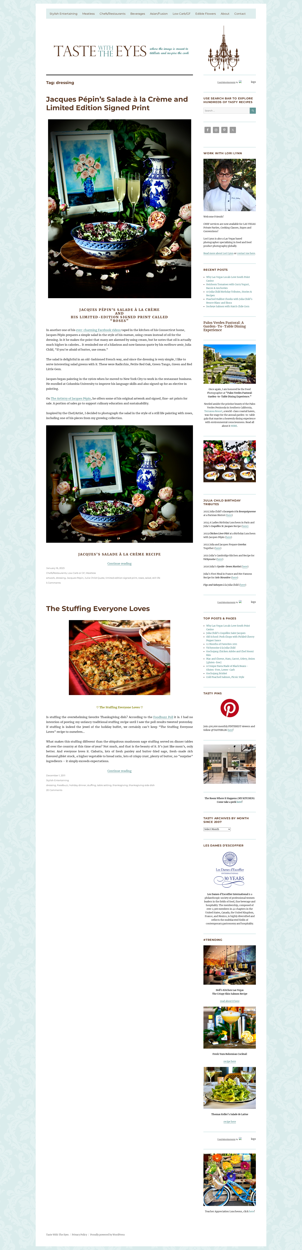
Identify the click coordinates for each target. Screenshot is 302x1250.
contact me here (246, 253)
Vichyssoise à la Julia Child (220, 647)
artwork (50, 577)
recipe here (230, 1061)
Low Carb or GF (76, 573)
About (225, 13)
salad (148, 577)
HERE (234, 425)
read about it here (229, 1001)
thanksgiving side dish (142, 785)
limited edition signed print (121, 577)
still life (156, 577)
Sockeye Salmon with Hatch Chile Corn (227, 306)
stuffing (91, 785)
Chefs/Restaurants (112, 13)
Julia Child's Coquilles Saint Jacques (226, 633)
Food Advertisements (226, 82)
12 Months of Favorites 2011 (221, 644)
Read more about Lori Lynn (218, 253)
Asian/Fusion (159, 13)
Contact (240, 13)
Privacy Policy (79, 1234)
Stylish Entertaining (63, 13)
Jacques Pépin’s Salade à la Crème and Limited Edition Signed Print (117, 103)
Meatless (88, 13)
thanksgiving (120, 785)
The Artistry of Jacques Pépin (71, 398)
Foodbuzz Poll (163, 717)
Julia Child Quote (95, 577)
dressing (61, 577)
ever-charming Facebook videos (98, 330)
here (229, 515)
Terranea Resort (213, 411)
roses (141, 577)
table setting (104, 785)
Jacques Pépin (75, 577)
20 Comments (54, 790)
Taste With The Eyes (57, 1234)
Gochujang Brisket (216, 673)
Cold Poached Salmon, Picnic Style (225, 677)
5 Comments (53, 582)
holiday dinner (77, 785)
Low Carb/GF (181, 13)
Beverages (137, 13)
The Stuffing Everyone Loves (98, 608)
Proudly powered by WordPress (107, 1234)
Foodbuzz (62, 785)
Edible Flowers (205, 13)
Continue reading (119, 563)
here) (245, 526)
